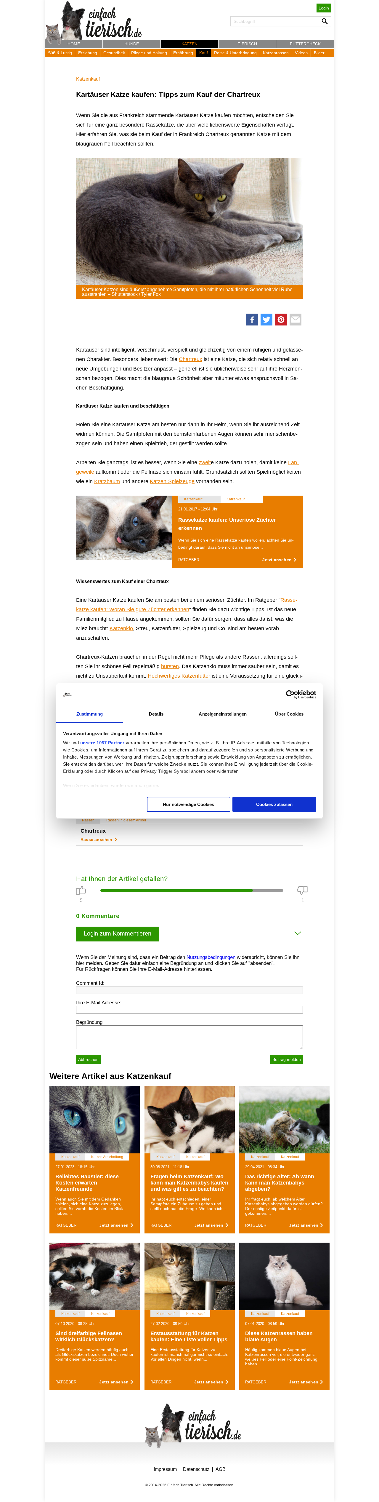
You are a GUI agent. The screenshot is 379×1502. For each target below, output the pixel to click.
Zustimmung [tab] (89, 713)
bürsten (170, 666)
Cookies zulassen (274, 804)
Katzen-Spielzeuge (172, 481)
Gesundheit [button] (114, 52)
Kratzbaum (107, 481)
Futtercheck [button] (305, 43)
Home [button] (74, 43)
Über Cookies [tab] (289, 713)
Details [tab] (156, 713)
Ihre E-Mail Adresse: (98, 1002)
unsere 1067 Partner (102, 742)
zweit (205, 462)
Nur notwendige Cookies (188, 804)
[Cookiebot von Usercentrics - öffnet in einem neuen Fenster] (290, 694)
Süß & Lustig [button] (60, 52)
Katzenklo (121, 628)
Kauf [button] (203, 52)
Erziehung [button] (87, 52)
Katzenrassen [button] (276, 52)
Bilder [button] (319, 52)
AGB (221, 1469)
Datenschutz (196, 1469)
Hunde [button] (131, 43)
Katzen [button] (189, 43)
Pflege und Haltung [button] (149, 52)
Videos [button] (301, 52)
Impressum (165, 1469)
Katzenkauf (88, 79)
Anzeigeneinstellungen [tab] (223, 713)
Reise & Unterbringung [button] (235, 52)
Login (324, 8)
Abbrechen (88, 1059)
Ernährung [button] (183, 52)
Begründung (89, 1022)
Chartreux (190, 359)
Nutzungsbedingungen (211, 957)
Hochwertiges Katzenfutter (179, 676)
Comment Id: (90, 983)
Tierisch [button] (247, 43)
